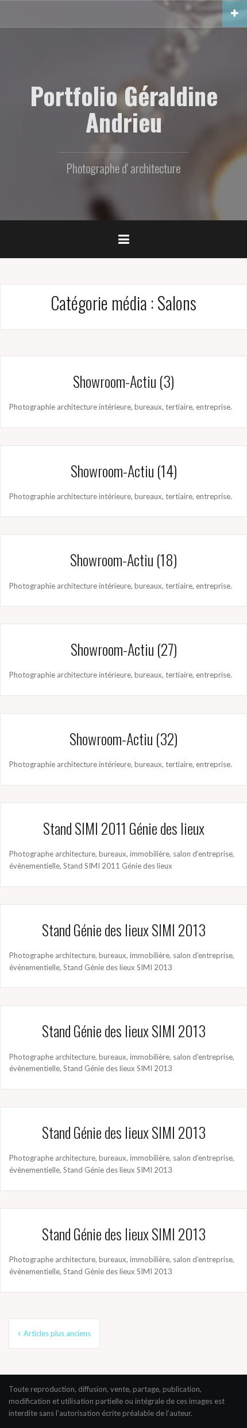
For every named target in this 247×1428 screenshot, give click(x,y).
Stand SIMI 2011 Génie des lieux (123, 828)
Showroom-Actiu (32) (123, 738)
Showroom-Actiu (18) (123, 559)
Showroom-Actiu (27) (124, 649)
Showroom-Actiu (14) (124, 471)
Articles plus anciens (57, 1333)
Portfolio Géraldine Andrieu (124, 108)
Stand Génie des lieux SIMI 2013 (124, 930)
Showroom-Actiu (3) (123, 381)
